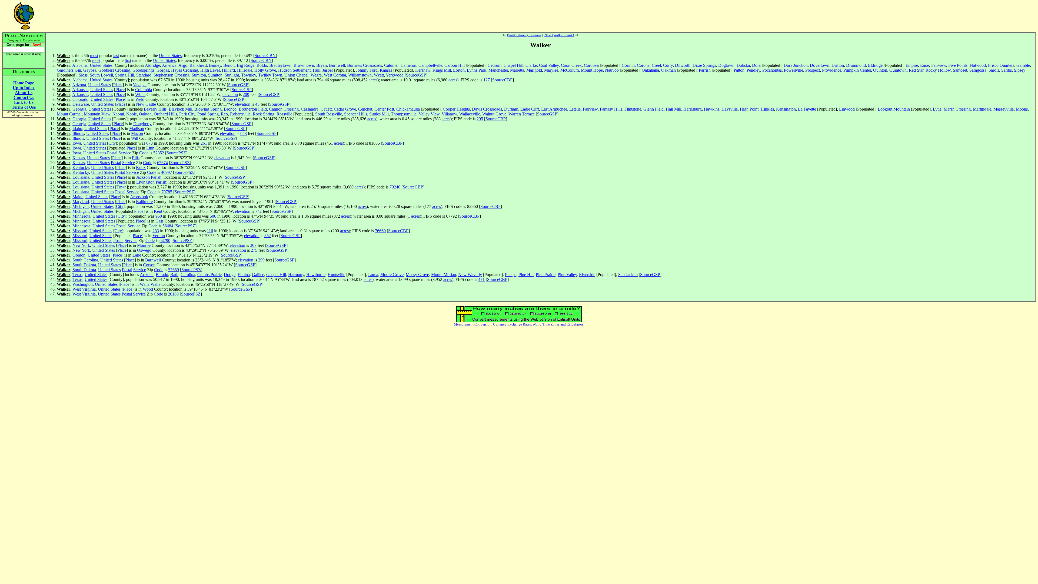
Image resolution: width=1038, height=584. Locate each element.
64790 (164, 240)
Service (124, 153)
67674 (162, 162)
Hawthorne (315, 274)
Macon (137, 133)
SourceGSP (416, 75)
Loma (373, 274)
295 (480, 119)
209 (246, 94)
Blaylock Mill (180, 109)
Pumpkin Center (857, 70)
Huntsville (336, 274)
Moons (1022, 109)
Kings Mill (441, 70)
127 (486, 80)
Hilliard (228, 70)
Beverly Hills (155, 109)
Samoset (960, 70)
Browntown (304, 65)
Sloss (83, 75)
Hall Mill (673, 109)
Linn (150, 148)
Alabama (80, 65)
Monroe (144, 245)
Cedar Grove (345, 109)
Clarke (531, 65)
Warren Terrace (521, 114)
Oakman (668, 70)
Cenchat (365, 109)
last (116, 55)
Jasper (327, 70)
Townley (248, 75)
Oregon (78, 255)
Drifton (837, 65)
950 (158, 216)
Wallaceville (469, 114)
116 (210, 230)
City (112, 143)
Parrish (705, 70)
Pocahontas (772, 70)
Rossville (284, 114)
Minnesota (81, 216)
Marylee (551, 70)
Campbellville (430, 65)
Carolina (188, 274)
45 (257, 104)
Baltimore (144, 201)
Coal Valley (549, 65)
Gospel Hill (276, 274)
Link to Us (24, 102)
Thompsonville (404, 114)
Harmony (296, 274)
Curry (668, 65)
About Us (23, 92)
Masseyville (1003, 109)
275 (254, 250)
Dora (756, 65)
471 (481, 279)
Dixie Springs (704, 65)
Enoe (924, 65)
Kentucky (80, 167)
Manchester (498, 70)
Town (122, 187)
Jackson (143, 177)
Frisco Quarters (1001, 65)
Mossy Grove (417, 274)
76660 (380, 230)
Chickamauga (408, 109)
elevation (230, 94)
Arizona (79, 84)
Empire (912, 65)
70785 (166, 192)
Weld (139, 99)
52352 (158, 153)
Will (134, 138)
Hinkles (767, 109)
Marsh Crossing (957, 109)
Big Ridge (245, 65)
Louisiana (80, 177)
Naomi (118, 114)
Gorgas (163, 70)
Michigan (80, 206)
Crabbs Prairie (209, 274)
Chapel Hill (513, 65)
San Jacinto (628, 274)
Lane (136, 255)
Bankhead (198, 65)
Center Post (384, 109)
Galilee (258, 274)
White (140, 94)
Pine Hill (526, 274)
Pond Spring (208, 114)
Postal (112, 153)
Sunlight (232, 75)
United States (170, 55)
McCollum (569, 70)
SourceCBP (502, 80)
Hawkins (711, 109)
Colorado (80, 99)
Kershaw (422, 70)
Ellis (135, 157)
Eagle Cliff (529, 109)
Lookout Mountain (894, 109)
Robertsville (240, 114)
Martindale (982, 109)
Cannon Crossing (284, 109)
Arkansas (80, 89)
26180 (173, 294)
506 (213, 216)
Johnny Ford (367, 70)
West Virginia (84, 289)
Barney (215, 65)
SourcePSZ (176, 153)
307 (253, 245)
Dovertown (819, 65)
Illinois (78, 133)
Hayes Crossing (184, 70)
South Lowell (101, 75)
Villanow (449, 114)
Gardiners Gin (69, 70)
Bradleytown (280, 65)
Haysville (729, 109)
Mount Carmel (69, 114)
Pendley (753, 70)
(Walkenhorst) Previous (524, 35)
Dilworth (682, 65)
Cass (159, 221)
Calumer (391, 65)
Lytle (937, 109)
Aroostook (139, 196)
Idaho (77, 128)
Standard (143, 75)
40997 (166, 172)
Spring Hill (124, 75)
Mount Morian (443, 274)
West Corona (335, 75)
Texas (77, 274)
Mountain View (97, 114)
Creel (656, 65)
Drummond (856, 65)
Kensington (786, 109)
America (169, 65)
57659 (173, 269)
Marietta (517, 70)
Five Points (957, 65)
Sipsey (1019, 70)
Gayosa (89, 70)
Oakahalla (650, 70)
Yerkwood (395, 75)
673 (149, 143)
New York (81, 245)
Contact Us (24, 97)
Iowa (76, 143)
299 (261, 260)
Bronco (230, 109)
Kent (158, 211)
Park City (187, 114)
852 (267, 235)
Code (143, 153)
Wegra (316, 75)
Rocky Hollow (938, 70)
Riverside (587, 274)
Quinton (880, 70)
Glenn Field (653, 109)
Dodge (229, 274)
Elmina (244, 274)
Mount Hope (592, 70)
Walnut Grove (494, 114)
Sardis (994, 70)
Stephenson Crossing (171, 75)
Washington (82, 284)
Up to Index (24, 87)
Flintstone (632, 109)
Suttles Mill (379, 114)
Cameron (408, 65)
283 (155, 230)
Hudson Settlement (294, 70)
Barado (162, 274)
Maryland (80, 201)
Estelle (575, 109)
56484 (167, 226)
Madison (136, 128)
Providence (831, 70)
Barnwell (153, 260)
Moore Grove (392, 274)
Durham (511, 109)
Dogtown (726, 65)
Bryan (321, 65)
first (128, 60)
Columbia (143, 89)
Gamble (1023, 65)
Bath (174, 274)
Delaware (80, 104)
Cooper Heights (456, 109)
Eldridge (875, 65)
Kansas (386, 70)
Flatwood (978, 65)
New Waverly (470, 274)
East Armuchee (554, 109)
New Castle (146, 104)
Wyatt (379, 75)
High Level (210, 70)
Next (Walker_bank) (559, 35)
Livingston (145, 182)
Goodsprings (143, 70)
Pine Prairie (545, 274)
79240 (395, 187)
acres (373, 80)
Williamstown (360, 75)
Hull (316, 70)
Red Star (916, 70)
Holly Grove (265, 70)
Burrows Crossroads (364, 65)
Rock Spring (263, 114)
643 (243, 133)
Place (117, 84)
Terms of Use (24, 107)
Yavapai (140, 84)
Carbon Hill (454, 65)
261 (204, 143)
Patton (739, 70)
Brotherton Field (253, 109)
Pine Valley (567, 274)
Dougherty (142, 123)
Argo (182, 65)
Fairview (938, 65)
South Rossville (328, 114)
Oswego (144, 250)
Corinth (628, 65)
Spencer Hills (355, 114)
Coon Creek (571, 65)
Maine (77, 196)
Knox (141, 167)
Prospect (812, 70)
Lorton (459, 70)
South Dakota (84, 265)
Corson (149, 265)
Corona (643, 65)
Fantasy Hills (611, 109)
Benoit (229, 65)
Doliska (743, 65)
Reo (224, 114)
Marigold (534, 70)
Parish (156, 177)
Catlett (326, 109)
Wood (148, 289)
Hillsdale (244, 70)
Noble (131, 114)
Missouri (79, 230)
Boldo (262, 65)
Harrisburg (692, 109)
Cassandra (309, 109)
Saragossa (977, 70)
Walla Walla (150, 284)
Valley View (429, 114)
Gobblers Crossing (114, 70)
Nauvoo (612, 70)
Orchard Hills (165, 114)
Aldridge (152, 65)
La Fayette (807, 109)
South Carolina (85, 260)
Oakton (145, 114)
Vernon (158, 235)
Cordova (591, 65)
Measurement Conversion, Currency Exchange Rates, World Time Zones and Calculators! (519, 324)
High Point (749, 109)
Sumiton (199, 75)
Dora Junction (796, 65)
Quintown (898, 70)
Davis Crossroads (487, 109)
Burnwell (337, 65)
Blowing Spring (208, 109)
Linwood (847, 109)
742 (258, 211)
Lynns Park (476, 70)
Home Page (23, 83)
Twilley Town (270, 75)
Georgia (79, 109)
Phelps (510, 274)
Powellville (793, 70)
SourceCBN (265, 55)
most (94, 55)
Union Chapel (296, 75)
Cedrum (494, 65)
